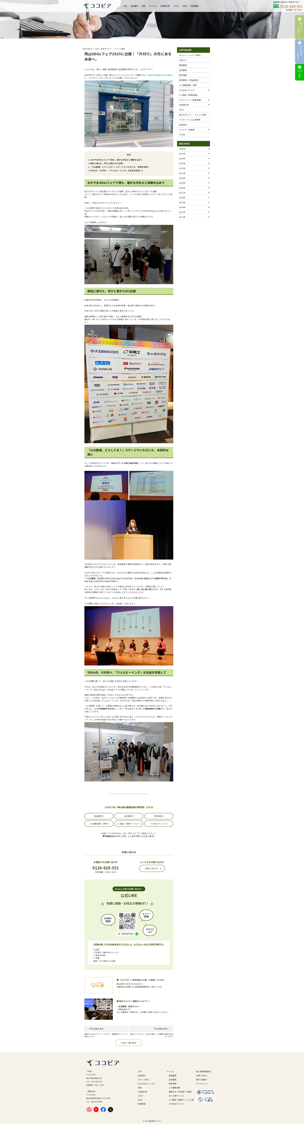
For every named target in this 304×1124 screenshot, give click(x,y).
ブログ (176, 6)
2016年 (182, 197)
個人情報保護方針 (203, 1071)
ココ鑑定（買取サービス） (128, 823)
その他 (182, 134)
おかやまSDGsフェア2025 (159, 75)
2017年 (182, 192)
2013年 (182, 212)
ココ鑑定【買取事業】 (189, 95)
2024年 (182, 158)
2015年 (182, 202)
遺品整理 (98, 816)
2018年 (182, 187)
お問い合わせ (151, 868)
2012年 (182, 217)
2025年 (182, 153)
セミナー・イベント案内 (189, 55)
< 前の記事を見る (96, 1028)
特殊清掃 (158, 816)
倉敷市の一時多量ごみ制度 (178, 1091)
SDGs (185, 6)
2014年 (182, 207)
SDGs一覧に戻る (128, 1042)
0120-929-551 (291, 6)
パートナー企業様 (187, 129)
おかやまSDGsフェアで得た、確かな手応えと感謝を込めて (116, 159)
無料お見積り (201, 1079)
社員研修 (183, 124)
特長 (143, 6)
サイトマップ (201, 1083)
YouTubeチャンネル (146, 1083)
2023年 (182, 163)
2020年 (182, 178)
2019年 (182, 182)
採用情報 (194, 6)
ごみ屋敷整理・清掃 (98, 823)
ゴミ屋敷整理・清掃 (188, 85)
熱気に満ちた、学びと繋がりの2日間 (106, 163)
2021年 (182, 173)
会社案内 (134, 6)
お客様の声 (165, 6)
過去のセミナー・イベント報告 (192, 114)
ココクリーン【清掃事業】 (190, 100)
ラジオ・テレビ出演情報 (189, 119)
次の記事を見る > (161, 1028)
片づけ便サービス (176, 1095)
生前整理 (128, 816)
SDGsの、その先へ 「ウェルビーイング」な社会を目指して (116, 170)
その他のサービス (158, 823)
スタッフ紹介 (143, 1079)
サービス (153, 6)
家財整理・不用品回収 (189, 80)
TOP (125, 6)
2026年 (182, 148)
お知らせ (183, 60)
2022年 (182, 168)
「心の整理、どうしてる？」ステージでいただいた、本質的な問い (119, 166)
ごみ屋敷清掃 (174, 1087)
